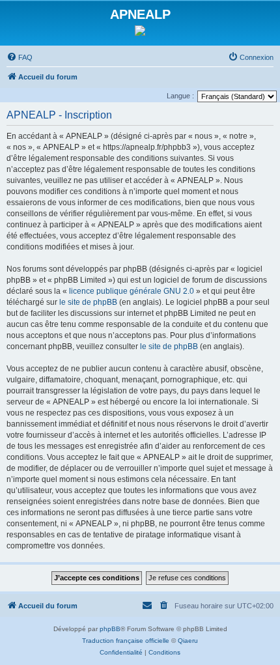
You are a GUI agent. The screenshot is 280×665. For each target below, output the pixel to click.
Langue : (180, 96)
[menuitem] (20, 57)
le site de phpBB (88, 302)
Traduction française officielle (125, 640)
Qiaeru (188, 640)
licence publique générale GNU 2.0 (131, 291)
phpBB (110, 628)
